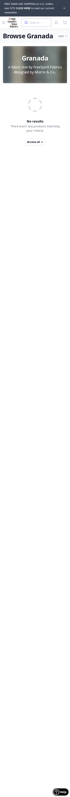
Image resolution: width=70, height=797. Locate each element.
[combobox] (36, 23)
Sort (61, 36)
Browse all (35, 142)
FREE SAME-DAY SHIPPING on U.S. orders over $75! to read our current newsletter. (29, 8)
